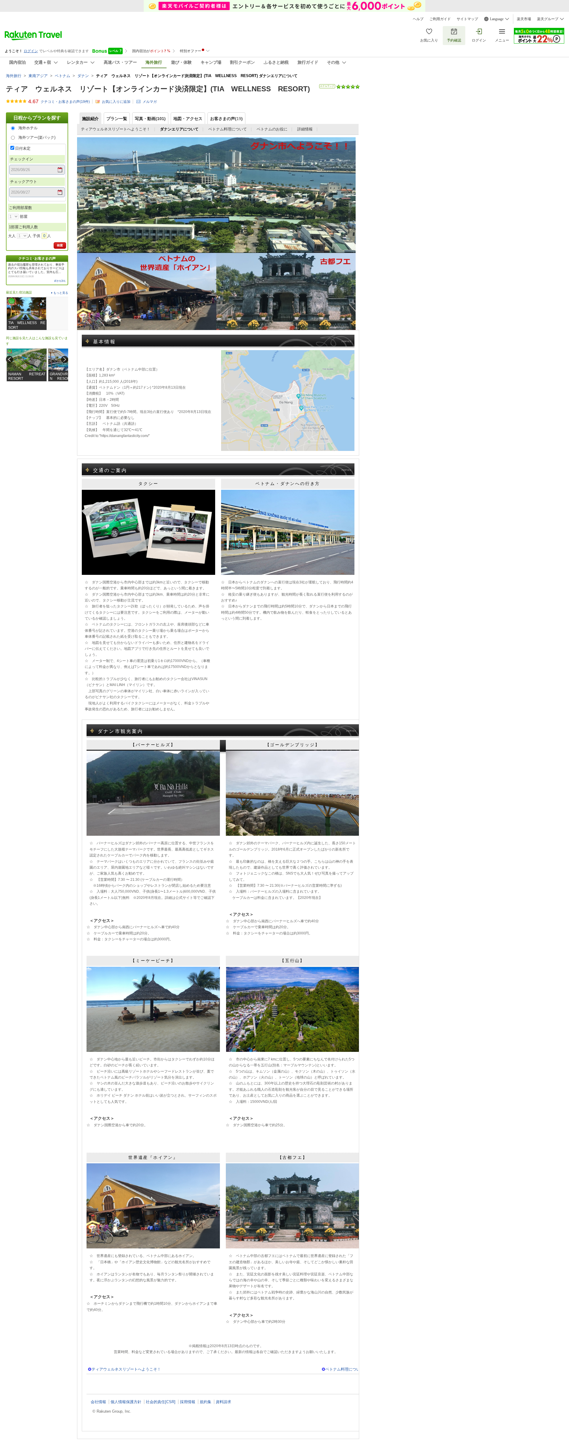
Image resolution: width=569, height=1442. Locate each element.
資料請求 (223, 1402)
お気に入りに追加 (116, 101)
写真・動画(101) (150, 118)
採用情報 (187, 1402)
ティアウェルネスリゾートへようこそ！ (115, 129)
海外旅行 (13, 76)
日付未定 (23, 148)
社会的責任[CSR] (160, 1402)
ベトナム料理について (227, 129)
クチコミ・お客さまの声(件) (65, 101)
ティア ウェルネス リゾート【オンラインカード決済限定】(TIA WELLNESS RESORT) (158, 89)
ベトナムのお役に (272, 129)
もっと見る (60, 292)
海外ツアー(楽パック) (36, 137)
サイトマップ (467, 19)
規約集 (205, 1402)
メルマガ (150, 101)
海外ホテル (28, 128)
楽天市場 (524, 19)
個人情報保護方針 (126, 1402)
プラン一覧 (116, 118)
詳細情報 (305, 129)
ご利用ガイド (440, 19)
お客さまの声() (226, 118)
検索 (60, 245)
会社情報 (98, 1402)
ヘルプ (418, 19)
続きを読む (60, 281)
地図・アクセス (187, 118)
